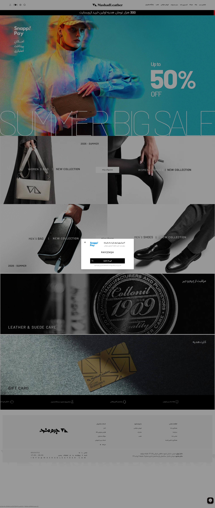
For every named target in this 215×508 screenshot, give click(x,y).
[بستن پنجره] (85, 242)
